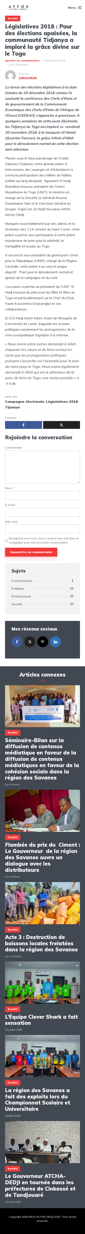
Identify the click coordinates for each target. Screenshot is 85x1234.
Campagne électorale (24, 401)
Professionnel (21, 596)
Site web (11, 522)
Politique (18, 588)
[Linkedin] (55, 641)
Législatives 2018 (62, 401)
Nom (9, 488)
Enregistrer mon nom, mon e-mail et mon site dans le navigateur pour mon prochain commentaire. (44, 540)
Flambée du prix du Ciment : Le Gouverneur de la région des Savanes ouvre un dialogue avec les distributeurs (42, 857)
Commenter (13, 447)
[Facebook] (17, 641)
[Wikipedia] (42, 641)
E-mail (11, 505)
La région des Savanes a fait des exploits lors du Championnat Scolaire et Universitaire (37, 1099)
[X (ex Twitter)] (29, 641)
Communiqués (22, 581)
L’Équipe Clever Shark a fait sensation (41, 1020)
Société (13, 18)
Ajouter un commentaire (22, 60)
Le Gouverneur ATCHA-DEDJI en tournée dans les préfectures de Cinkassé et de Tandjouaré (40, 1185)
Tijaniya (12, 407)
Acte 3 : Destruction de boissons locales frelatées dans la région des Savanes (41, 943)
